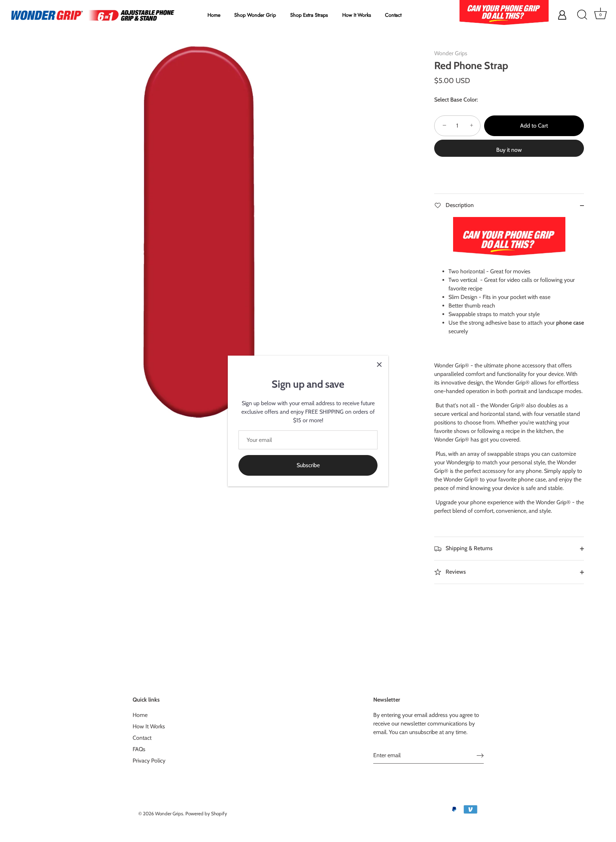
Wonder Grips (450, 53)
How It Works (356, 15)
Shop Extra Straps (309, 15)
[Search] (582, 15)
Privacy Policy (149, 761)
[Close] (379, 364)
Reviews (455, 571)
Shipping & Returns (468, 548)
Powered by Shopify (206, 813)
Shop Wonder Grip (255, 15)
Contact (393, 15)
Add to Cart (534, 125)
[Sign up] (480, 755)
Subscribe (308, 465)
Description (459, 205)
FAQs (139, 749)
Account (534, 15)
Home (213, 15)
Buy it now (509, 149)
